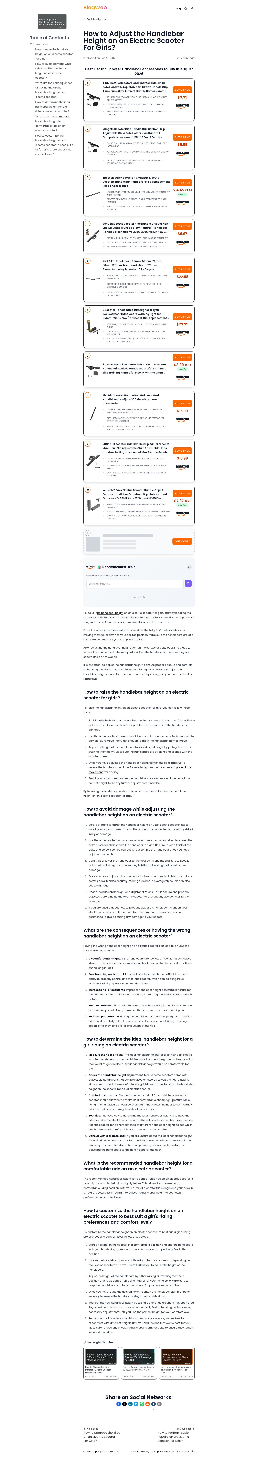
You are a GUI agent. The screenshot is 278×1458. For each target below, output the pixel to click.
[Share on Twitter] (124, 1404)
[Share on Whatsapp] (142, 1404)
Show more (40, 44)
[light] (193, 8)
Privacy (145, 1451)
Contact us (183, 1451)
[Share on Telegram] (136, 1404)
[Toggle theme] (189, 567)
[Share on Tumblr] (153, 1404)
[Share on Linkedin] (130, 1404)
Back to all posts (96, 19)
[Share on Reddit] (147, 1404)
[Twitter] (193, 1451)
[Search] (186, 8)
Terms (134, 1451)
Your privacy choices (163, 1451)
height (119, 1055)
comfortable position (147, 1245)
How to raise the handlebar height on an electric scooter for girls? (54, 54)
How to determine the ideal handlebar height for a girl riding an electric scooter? (52, 106)
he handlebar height (110, 613)
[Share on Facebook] (118, 1404)
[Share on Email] (159, 1404)
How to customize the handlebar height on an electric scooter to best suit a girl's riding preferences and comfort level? (54, 145)
